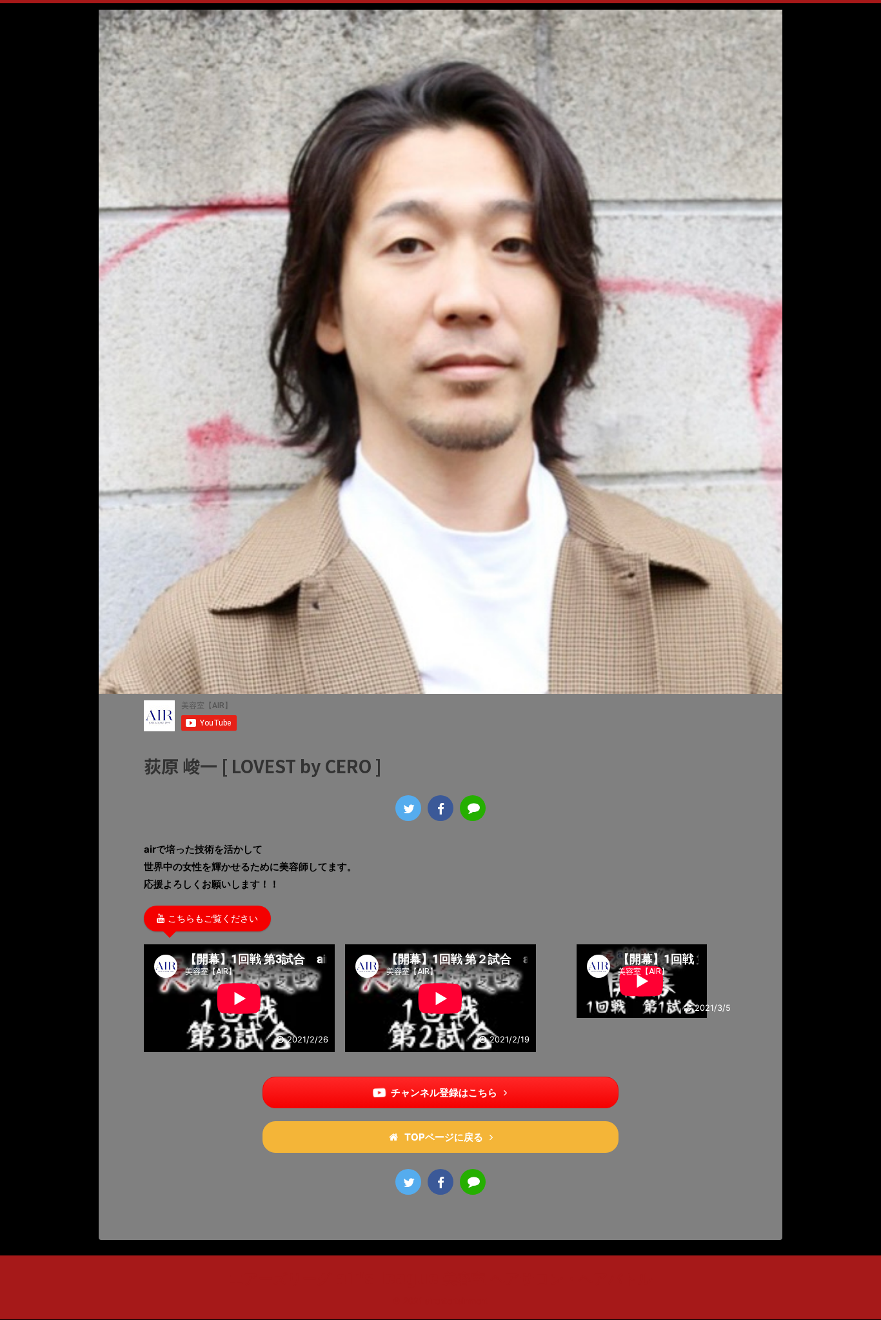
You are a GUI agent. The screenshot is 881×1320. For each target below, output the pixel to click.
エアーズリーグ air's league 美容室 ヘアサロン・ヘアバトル (441, 1278)
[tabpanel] (239, 1000)
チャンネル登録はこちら (444, 1092)
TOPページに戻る (443, 1137)
